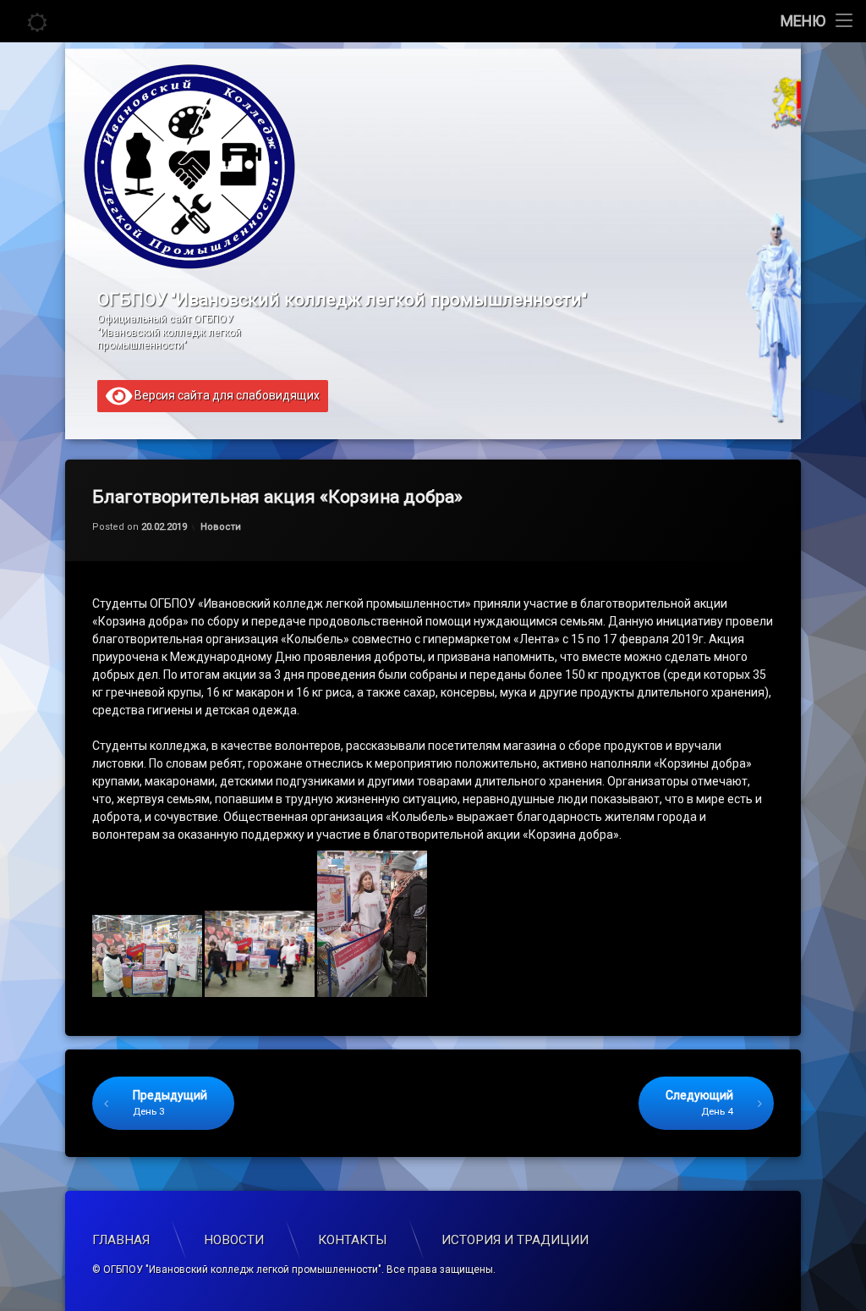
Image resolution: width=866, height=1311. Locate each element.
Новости (220, 526)
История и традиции (515, 1240)
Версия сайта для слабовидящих (226, 394)
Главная (121, 1240)
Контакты (352, 1240)
